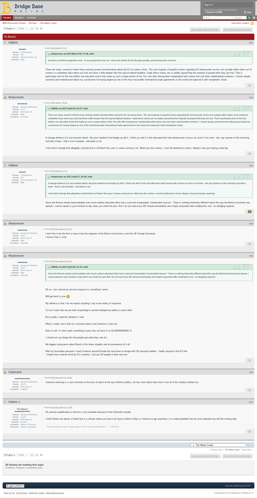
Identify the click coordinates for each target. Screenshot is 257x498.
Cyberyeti (15, 372)
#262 (251, 97)
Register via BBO (214, 12)
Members (19, 17)
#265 (251, 256)
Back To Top (9, 493)
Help (249, 12)
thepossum (16, 97)
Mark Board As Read (55, 493)
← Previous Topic (216, 450)
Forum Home (21, 493)
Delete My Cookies (37, 493)
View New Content (240, 23)
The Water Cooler (48, 23)
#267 (251, 402)
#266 (251, 372)
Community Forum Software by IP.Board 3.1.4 (233, 493)
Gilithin (13, 42)
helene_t (14, 401)
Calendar (31, 17)
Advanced (254, 17)
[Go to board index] (24, 8)
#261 (251, 43)
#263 (251, 166)
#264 (251, 224)
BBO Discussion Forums (14, 23)
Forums (7, 17)
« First (21, 28)
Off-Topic (33, 23)
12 (32, 28)
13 (36, 28)
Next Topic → (247, 450)
